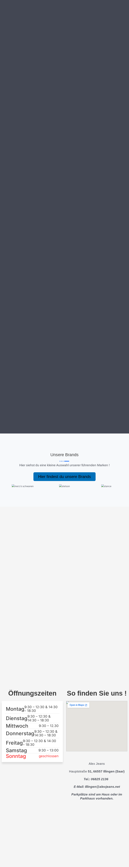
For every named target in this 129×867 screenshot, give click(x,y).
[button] (5, 486)
